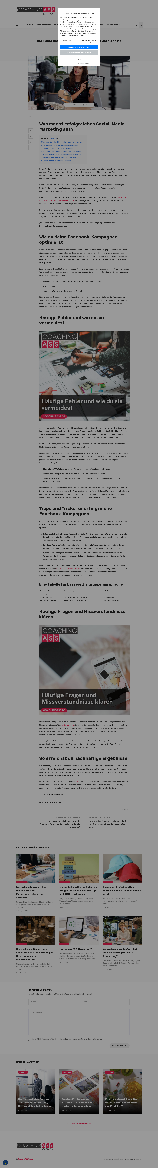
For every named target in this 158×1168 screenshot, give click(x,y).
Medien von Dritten (89, 40)
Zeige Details (92, 43)
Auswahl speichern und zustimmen (79, 53)
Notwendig (67, 40)
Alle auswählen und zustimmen (79, 47)
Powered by (72, 63)
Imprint (79, 59)
